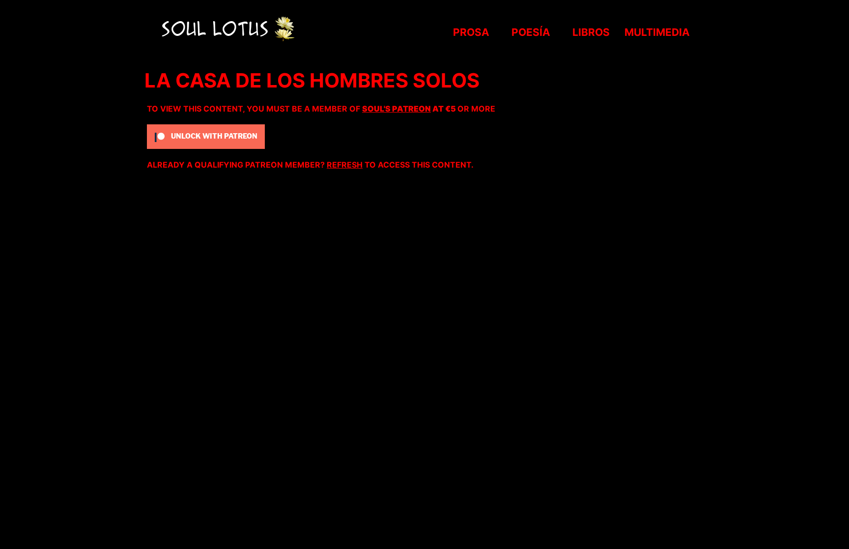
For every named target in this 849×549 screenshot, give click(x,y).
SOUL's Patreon (396, 109)
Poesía (530, 32)
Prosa (471, 32)
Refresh (345, 165)
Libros (591, 32)
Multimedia (657, 32)
